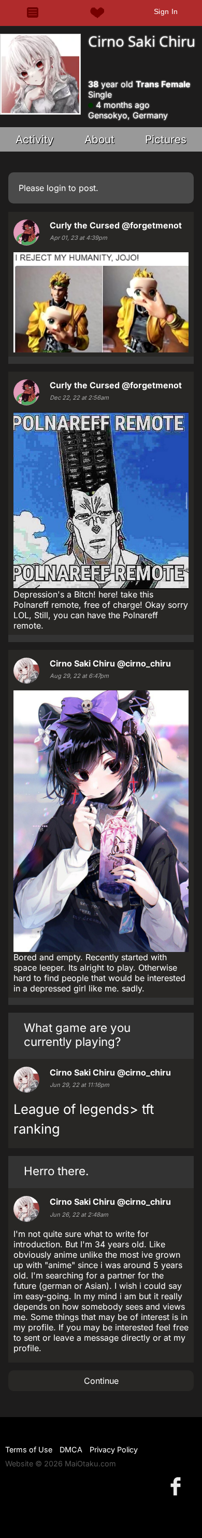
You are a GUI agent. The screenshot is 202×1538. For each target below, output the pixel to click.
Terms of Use (28, 1449)
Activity (35, 139)
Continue (101, 1381)
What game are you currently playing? (77, 1034)
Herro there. (56, 1171)
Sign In (166, 11)
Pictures (165, 139)
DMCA (71, 1449)
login (56, 188)
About (99, 139)
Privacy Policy (114, 1449)
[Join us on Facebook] (177, 1486)
